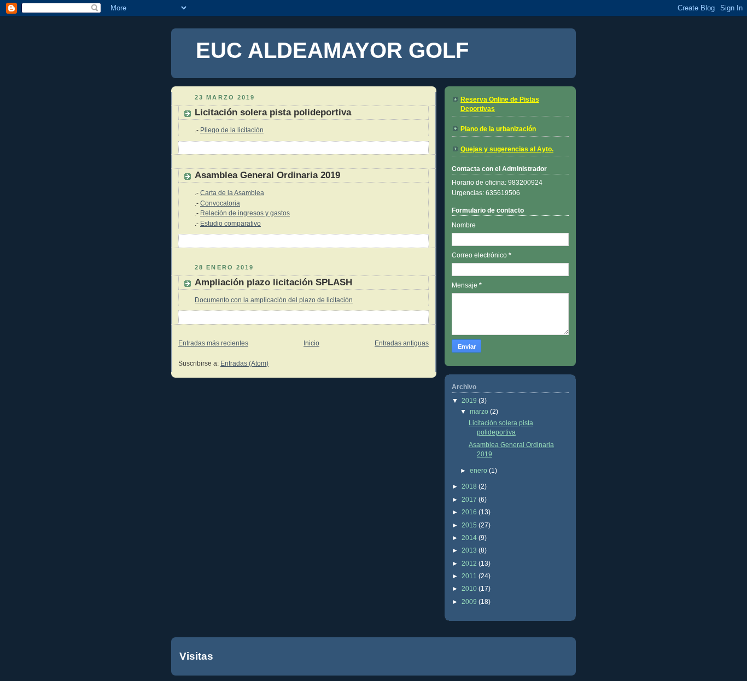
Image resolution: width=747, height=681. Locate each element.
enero (479, 470)
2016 (470, 512)
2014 (470, 538)
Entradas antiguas (402, 343)
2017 (470, 499)
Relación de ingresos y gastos (245, 213)
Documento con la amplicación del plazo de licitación (274, 300)
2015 (470, 525)
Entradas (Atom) (244, 363)
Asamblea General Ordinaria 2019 (267, 175)
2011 (470, 576)
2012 (470, 563)
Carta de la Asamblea (232, 193)
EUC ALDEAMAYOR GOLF (332, 50)
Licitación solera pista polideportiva (273, 112)
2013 (470, 550)
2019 (470, 400)
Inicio (311, 343)
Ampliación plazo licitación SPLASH (273, 282)
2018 (470, 486)
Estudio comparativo (230, 223)
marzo (480, 411)
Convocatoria (220, 203)
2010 (470, 588)
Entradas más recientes (213, 343)
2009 (470, 602)
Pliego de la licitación (232, 130)
